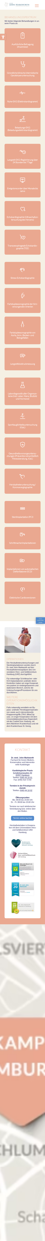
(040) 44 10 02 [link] (26, 790)
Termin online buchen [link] (22, 818)
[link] (3, 37)
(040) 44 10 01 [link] (26, 778)
